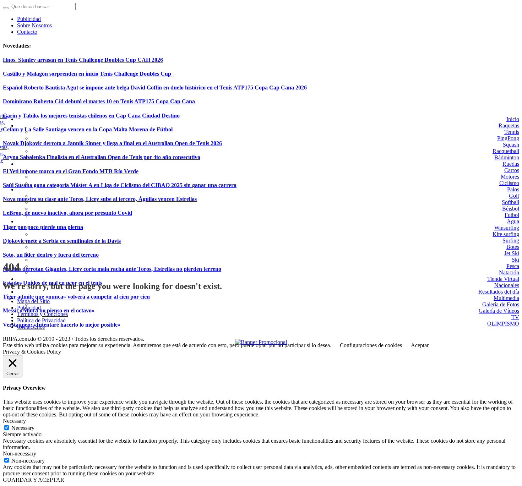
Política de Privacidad (41, 320)
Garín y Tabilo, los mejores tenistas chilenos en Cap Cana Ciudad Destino (91, 116)
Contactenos (31, 327)
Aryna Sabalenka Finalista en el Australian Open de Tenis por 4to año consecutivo (101, 157)
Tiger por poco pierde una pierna (43, 227)
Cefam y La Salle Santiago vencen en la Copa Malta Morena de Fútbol (88, 129)
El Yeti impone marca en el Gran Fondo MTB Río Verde (70, 171)
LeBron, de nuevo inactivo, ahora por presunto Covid (67, 213)
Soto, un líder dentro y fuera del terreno (51, 255)
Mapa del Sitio (33, 301)
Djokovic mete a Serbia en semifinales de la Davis (62, 241)
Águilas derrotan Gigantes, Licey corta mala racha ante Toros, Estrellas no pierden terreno (112, 269)
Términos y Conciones (42, 314)
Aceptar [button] (420, 345)
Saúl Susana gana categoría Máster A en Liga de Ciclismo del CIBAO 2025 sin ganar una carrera (119, 185)
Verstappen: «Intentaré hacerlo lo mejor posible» (61, 325)
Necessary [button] (14, 421)
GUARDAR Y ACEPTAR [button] (33, 480)
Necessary (22, 428)
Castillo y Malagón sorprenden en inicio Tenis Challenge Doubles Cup (88, 74)
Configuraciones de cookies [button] (371, 345)
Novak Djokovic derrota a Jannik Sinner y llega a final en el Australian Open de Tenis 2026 (112, 143)
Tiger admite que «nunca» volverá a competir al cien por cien (76, 297)
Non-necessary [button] (19, 453)
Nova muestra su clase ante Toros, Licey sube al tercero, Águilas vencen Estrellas (100, 199)
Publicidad (29, 308)
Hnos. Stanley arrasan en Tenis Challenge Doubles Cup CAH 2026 (83, 60)
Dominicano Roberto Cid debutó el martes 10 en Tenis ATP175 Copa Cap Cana (99, 101)
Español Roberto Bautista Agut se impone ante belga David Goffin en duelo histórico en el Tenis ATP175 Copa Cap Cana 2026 (155, 87)
